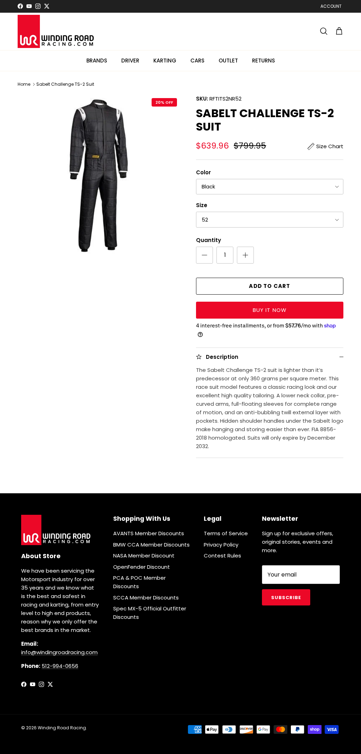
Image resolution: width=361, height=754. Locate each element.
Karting (164, 60)
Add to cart (269, 286)
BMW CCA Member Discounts (151, 544)
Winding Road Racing (62, 728)
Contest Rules (222, 555)
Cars (197, 60)
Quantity (208, 240)
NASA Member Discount (144, 555)
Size (201, 205)
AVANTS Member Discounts (148, 533)
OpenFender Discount (141, 567)
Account (331, 6)
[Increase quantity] (245, 255)
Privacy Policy (221, 544)
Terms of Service (226, 533)
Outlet (228, 60)
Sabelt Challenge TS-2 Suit (65, 84)
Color (203, 172)
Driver (130, 60)
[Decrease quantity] (204, 255)
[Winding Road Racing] (56, 31)
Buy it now (270, 310)
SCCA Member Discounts (146, 597)
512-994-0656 (60, 666)
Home (24, 84)
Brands (96, 60)
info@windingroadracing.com (59, 652)
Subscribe (286, 597)
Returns (263, 60)
